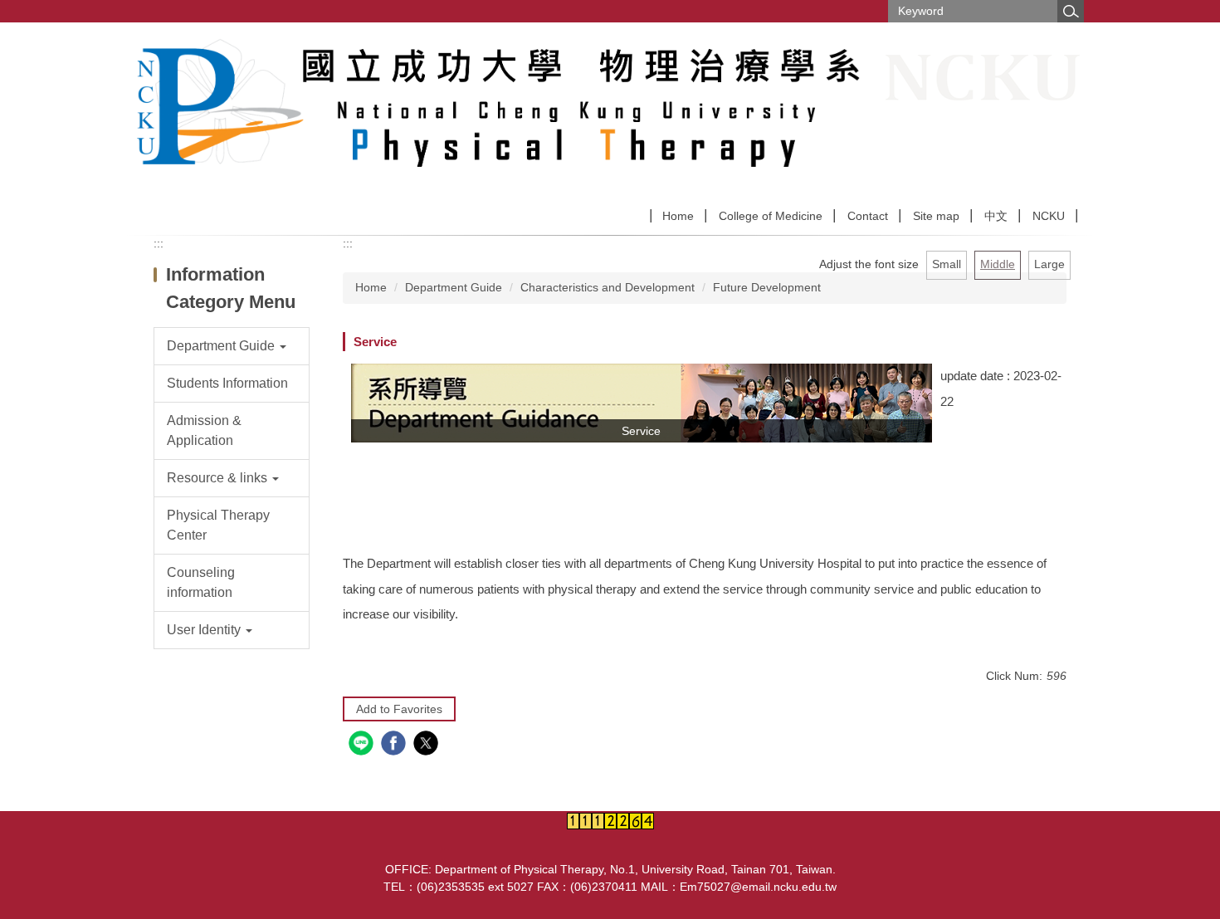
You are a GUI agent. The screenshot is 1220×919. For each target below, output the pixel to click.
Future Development (767, 287)
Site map (936, 215)
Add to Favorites (399, 709)
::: (158, 243)
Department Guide (453, 287)
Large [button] (1049, 264)
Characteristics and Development (607, 287)
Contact (867, 215)
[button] (232, 346)
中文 (996, 215)
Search (1070, 11)
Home (678, 215)
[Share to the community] (363, 745)
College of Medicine (770, 215)
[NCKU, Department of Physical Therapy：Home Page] (510, 112)
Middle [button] (997, 264)
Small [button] (946, 264)
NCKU (1048, 215)
